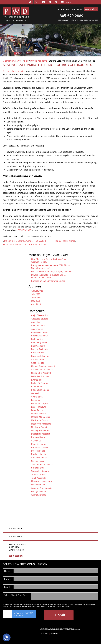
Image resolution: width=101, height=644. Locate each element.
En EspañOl (91, 9)
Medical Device (38, 414)
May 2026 (35, 301)
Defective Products (40, 376)
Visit (50, 2)
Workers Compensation (42, 488)
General (35, 393)
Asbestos (35, 322)
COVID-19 (36, 441)
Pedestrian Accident (40, 434)
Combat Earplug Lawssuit (43, 366)
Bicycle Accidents (38, 60)
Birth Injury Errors (39, 342)
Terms (21, 615)
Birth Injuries (37, 339)
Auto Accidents (38, 325)
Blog (26, 60)
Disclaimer (55, 634)
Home (30, 2)
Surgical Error (37, 468)
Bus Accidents (37, 353)
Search (56, 2)
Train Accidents (38, 474)
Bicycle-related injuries (14, 71)
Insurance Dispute (39, 403)
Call (37, 2)
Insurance (35, 400)
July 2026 (35, 294)
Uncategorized (38, 485)
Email (43, 2)
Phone (7, 579)
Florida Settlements (40, 390)
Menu (68, 2)
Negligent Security (39, 427)
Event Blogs (36, 380)
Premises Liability (39, 447)
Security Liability (39, 458)
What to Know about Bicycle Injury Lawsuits (51, 271)
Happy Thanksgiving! (64, 240)
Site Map (44, 634)
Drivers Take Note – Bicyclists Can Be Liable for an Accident (49, 276)
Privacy (16, 615)
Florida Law (36, 386)
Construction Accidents (42, 369)
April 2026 (36, 304)
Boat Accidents (38, 346)
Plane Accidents (38, 444)
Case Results (37, 363)
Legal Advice (37, 410)
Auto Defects (37, 329)
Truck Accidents (38, 478)
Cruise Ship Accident (41, 373)
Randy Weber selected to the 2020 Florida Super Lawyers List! (50, 266)
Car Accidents (37, 359)
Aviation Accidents (39, 332)
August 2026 (37, 291)
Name (7, 571)
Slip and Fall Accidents (42, 464)
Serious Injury (37, 461)
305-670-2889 (24, 230)
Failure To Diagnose (40, 383)
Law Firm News (38, 407)
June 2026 (36, 297)
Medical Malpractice (40, 417)
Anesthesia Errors (39, 319)
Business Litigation (40, 356)
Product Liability (38, 454)
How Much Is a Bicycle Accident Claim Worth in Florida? (49, 260)
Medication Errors (39, 420)
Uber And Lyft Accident (41, 481)
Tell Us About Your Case (16, 595)
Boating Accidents (39, 349)
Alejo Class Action (39, 315)
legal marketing (59, 629)
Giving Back (36, 397)
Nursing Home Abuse (41, 431)
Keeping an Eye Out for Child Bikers (48, 281)
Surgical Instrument (40, 471)
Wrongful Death (38, 491)
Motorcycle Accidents (41, 424)
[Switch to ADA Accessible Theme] (7, 637)
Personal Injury (38, 437)
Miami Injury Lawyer (12, 60)
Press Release (38, 451)
